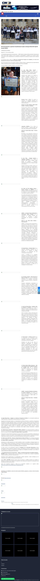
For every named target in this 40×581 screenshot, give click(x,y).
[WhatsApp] (10, 11)
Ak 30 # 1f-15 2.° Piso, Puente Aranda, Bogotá (9, 570)
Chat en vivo (4, 575)
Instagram (2, 563)
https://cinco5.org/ (8, 478)
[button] (8, 579)
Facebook (2, 565)
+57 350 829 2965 (4, 572)
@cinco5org (3, 483)
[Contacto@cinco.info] (12, 11)
